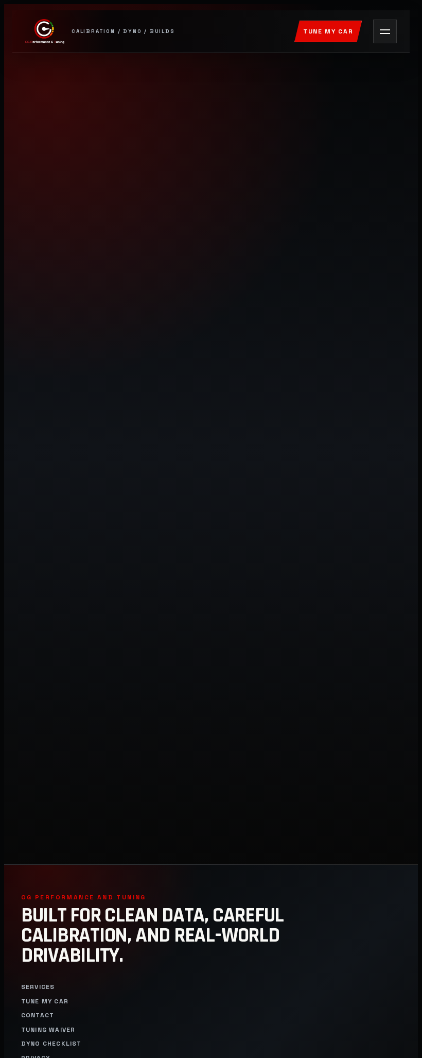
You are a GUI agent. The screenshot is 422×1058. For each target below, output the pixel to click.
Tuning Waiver (48, 1030)
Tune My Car (328, 31)
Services (38, 987)
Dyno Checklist (51, 1044)
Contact (37, 1015)
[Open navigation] (385, 31)
